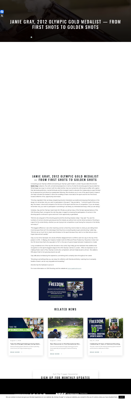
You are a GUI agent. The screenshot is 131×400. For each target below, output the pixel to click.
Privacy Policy (84, 393)
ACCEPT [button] (122, 397)
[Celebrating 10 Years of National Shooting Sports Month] (105, 328)
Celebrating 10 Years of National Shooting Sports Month (105, 344)
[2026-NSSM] (65, 289)
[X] (2, 15)
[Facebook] (2, 12)
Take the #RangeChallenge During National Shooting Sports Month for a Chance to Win (25, 344)
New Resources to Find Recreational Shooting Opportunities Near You (65, 344)
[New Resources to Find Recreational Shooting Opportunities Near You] (65, 328)
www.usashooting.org (74, 268)
